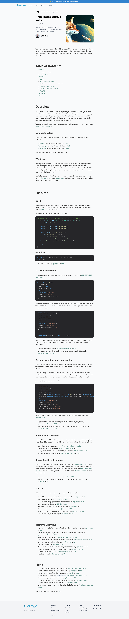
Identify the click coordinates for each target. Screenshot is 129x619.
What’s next (44, 74)
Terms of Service (83, 610)
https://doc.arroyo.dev (43, 126)
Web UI (42, 91)
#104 (62, 264)
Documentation (55, 608)
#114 (77, 573)
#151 (40, 587)
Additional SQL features (47, 86)
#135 (55, 535)
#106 (73, 477)
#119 (47, 481)
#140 (82, 511)
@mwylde (56, 264)
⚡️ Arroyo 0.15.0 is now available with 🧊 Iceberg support (64, 1)
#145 (75, 537)
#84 (85, 497)
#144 (61, 544)
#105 (80, 571)
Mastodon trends (81, 471)
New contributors (45, 72)
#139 (71, 509)
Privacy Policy (83, 608)
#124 (74, 551)
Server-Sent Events (81, 464)
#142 (55, 428)
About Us (67, 608)
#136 (78, 453)
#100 (66, 143)
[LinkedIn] (93, 608)
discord (43, 178)
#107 (55, 353)
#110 (82, 502)
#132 (40, 530)
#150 (90, 539)
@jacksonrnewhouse (64, 348)
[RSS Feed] (100, 608)
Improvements (42, 93)
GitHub (53, 615)
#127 (55, 424)
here (59, 591)
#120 (81, 549)
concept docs (40, 418)
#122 (68, 146)
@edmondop (42, 146)
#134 (74, 578)
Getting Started (55, 610)
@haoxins (41, 143)
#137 (86, 580)
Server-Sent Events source (49, 88)
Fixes (39, 96)
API (52, 612)
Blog (66, 610)
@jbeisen (79, 497)
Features (41, 76)
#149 (72, 513)
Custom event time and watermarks (51, 84)
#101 (74, 348)
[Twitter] (96, 608)
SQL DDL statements (47, 81)
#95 (84, 568)
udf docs (44, 209)
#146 (76, 448)
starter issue (59, 178)
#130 (66, 504)
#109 (66, 499)
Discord (67, 612)
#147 (68, 148)
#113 (76, 582)
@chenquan (42, 148)
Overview (41, 69)
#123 (85, 575)
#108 (74, 542)
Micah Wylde (44, 35)
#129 (80, 506)
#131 (79, 446)
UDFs (42, 79)
